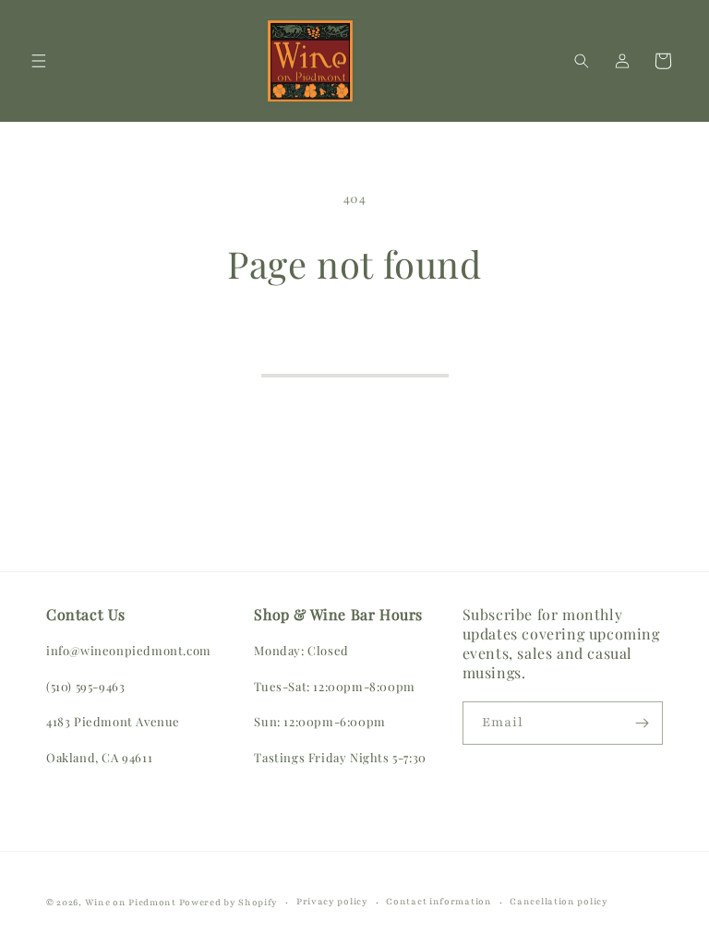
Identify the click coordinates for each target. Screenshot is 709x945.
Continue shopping (355, 349)
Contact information (438, 901)
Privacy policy (332, 901)
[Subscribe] (641, 723)
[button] (38, 60)
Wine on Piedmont (132, 902)
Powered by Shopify (229, 902)
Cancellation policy (558, 901)
